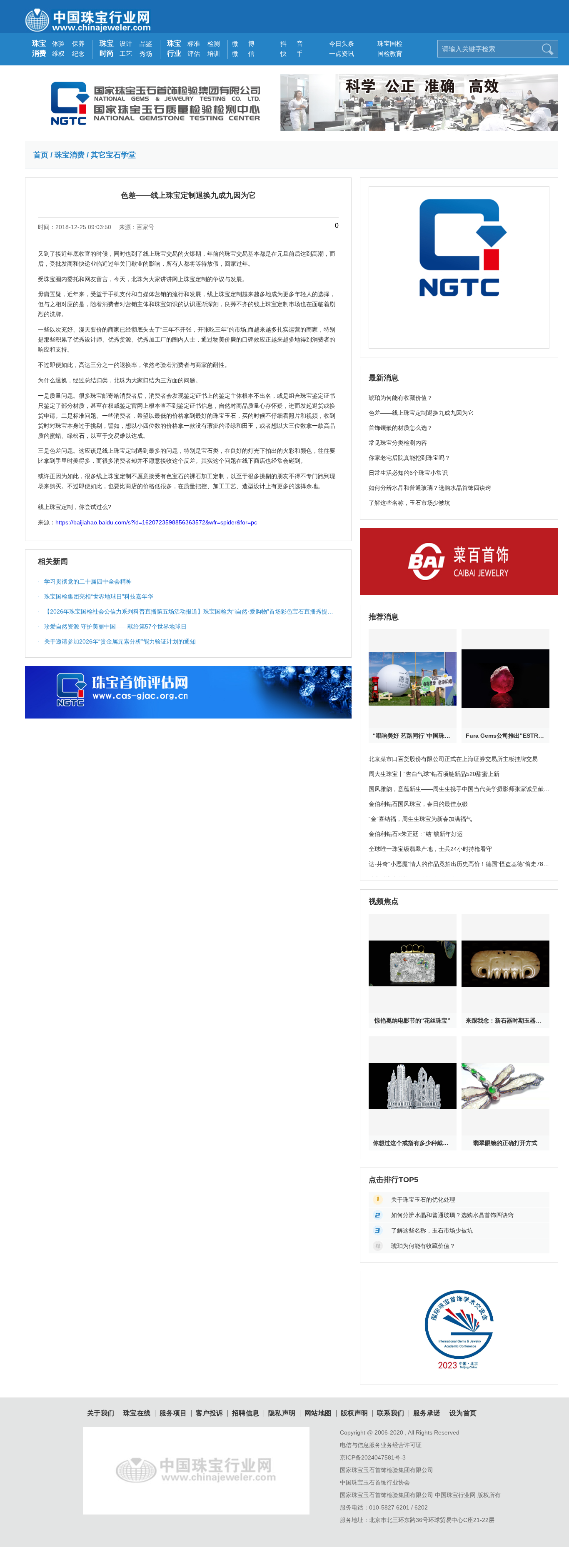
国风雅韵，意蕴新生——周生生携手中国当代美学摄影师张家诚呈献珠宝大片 (459, 793)
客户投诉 (209, 1413)
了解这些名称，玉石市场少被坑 (409, 502)
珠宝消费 (39, 48)
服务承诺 (427, 1413)
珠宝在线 (137, 1413)
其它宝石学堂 (113, 155)
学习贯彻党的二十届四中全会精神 (85, 581)
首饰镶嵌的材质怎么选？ (401, 427)
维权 (58, 53)
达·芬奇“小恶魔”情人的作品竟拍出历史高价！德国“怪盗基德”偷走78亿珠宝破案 (459, 868)
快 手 (289, 53)
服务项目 (173, 1413)
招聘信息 (246, 1413)
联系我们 (390, 1413)
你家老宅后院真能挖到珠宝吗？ (409, 457)
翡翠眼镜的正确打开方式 (505, 1143)
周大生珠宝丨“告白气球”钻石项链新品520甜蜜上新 (434, 774)
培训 (213, 53)
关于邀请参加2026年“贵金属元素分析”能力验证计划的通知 (117, 641)
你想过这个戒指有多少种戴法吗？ (412, 1143)
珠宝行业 (174, 48)
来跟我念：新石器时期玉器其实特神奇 (505, 1020)
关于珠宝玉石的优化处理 (423, 1199)
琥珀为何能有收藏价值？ (401, 397)
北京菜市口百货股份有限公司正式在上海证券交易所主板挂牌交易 (453, 759)
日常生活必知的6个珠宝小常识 (408, 472)
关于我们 (101, 1413)
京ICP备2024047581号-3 (373, 1457)
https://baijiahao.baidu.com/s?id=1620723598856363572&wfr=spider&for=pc (156, 522)
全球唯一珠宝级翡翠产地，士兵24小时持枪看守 (430, 849)
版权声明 (354, 1413)
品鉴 (146, 43)
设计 (126, 43)
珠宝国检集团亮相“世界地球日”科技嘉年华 (95, 596)
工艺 (126, 53)
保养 (78, 43)
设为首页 (463, 1413)
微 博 (241, 43)
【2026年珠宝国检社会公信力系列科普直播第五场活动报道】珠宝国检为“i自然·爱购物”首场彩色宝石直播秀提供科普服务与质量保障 (185, 613)
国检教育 (386, 53)
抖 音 (289, 43)
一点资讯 (338, 53)
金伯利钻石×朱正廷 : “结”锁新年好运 (416, 834)
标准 (193, 43)
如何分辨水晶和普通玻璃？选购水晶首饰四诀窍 (430, 487)
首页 (40, 155)
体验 (58, 43)
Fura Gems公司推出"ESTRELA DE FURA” (505, 735)
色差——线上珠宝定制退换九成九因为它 (421, 412)
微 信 (241, 53)
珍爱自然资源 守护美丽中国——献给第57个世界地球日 (112, 626)
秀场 (146, 53)
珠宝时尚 (107, 48)
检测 (213, 43)
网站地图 (318, 1413)
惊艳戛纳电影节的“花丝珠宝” (412, 1020)
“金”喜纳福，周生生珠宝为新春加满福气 (420, 819)
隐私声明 (282, 1413)
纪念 (78, 53)
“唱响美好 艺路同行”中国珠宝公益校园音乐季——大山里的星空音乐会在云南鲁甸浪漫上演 (412, 735)
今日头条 (338, 43)
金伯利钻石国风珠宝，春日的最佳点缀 (418, 804)
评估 (193, 53)
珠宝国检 (386, 43)
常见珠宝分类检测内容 (398, 442)
